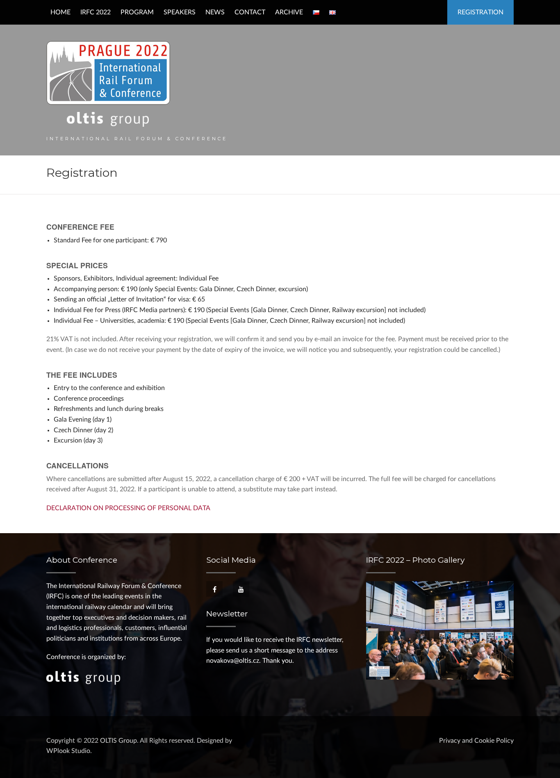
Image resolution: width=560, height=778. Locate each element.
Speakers (180, 12)
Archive (289, 12)
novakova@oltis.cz (232, 660)
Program (137, 12)
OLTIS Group (118, 740)
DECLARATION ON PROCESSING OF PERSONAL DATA (128, 508)
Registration (480, 12)
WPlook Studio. (69, 751)
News (215, 12)
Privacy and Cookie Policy (476, 740)
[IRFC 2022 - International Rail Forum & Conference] (108, 83)
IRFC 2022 (95, 12)
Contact (249, 12)
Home (60, 12)
